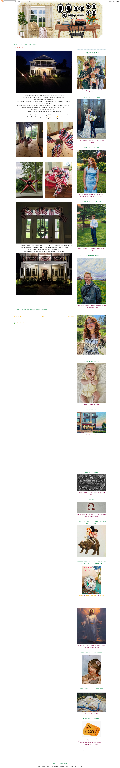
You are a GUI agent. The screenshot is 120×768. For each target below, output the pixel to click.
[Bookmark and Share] (21, 323)
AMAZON (81, 595)
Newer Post (17, 316)
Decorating (19, 47)
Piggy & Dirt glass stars (55, 117)
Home (43, 316)
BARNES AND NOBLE (91, 595)
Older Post (70, 316)
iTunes (102, 595)
